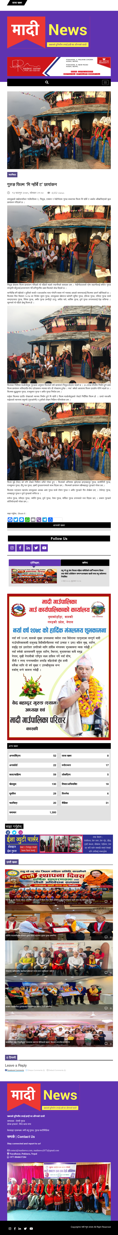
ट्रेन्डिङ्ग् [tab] (34, 562)
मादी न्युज (85, 1226)
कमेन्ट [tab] (85, 562)
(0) (36, 1070)
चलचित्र (12, 174)
